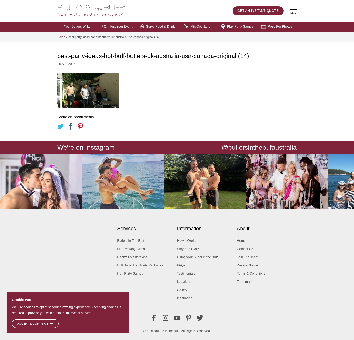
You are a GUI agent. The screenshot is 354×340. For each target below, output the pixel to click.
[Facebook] (154, 318)
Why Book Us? (188, 249)
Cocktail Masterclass (132, 257)
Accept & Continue (32, 323)
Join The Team (247, 257)
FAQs (181, 265)
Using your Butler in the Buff (197, 257)
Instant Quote (258, 11)
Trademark (244, 281)
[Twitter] (200, 318)
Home (61, 37)
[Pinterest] (188, 318)
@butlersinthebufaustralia (259, 147)
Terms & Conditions (251, 273)
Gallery (182, 290)
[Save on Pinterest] (80, 127)
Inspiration (184, 298)
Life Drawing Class (131, 249)
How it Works (186, 240)
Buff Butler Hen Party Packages (140, 265)
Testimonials (186, 273)
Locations (184, 281)
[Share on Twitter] (60, 127)
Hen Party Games (130, 273)
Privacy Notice (247, 265)
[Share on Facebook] (70, 127)
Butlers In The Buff (130, 240)
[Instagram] (165, 318)
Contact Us (245, 249)
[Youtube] (177, 318)
